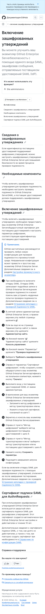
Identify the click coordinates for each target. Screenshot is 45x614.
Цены (34, 602)
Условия (23, 600)
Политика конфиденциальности (13, 568)
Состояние (25, 602)
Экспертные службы (10, 605)
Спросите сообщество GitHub (16, 579)
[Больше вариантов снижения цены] (30, 100)
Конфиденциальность (11, 602)
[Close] (38, 4)
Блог (23, 605)
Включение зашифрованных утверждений (25, 24)
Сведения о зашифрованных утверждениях (14, 138)
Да (8, 563)
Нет (17, 563)
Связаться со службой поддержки (18, 582)
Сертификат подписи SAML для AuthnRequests (22, 494)
